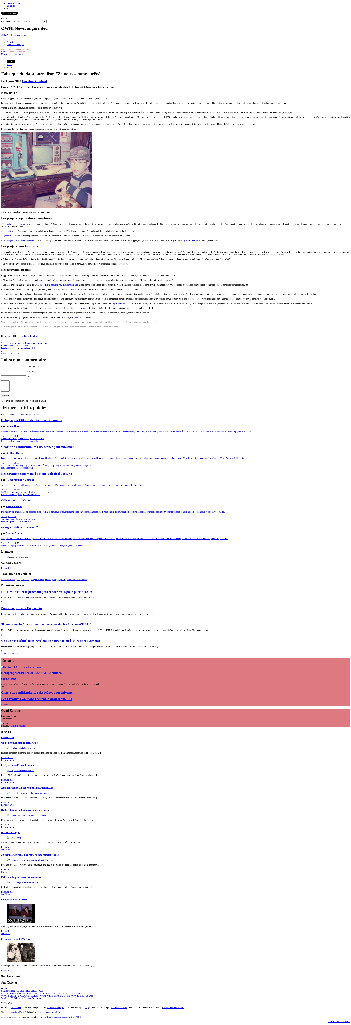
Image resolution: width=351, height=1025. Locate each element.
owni (33, 519)
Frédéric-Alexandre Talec (173, 1007)
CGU (7, 465)
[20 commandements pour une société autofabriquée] (30, 860)
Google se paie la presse (14, 899)
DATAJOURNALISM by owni (32, 996)
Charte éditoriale (24, 993)
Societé (10, 40)
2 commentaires (7, 351)
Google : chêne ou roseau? (19, 527)
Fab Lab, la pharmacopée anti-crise (21, 877)
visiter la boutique (18, 726)
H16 (80, 289)
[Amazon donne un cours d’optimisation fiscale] (28, 793)
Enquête (10, 521)
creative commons (9, 438)
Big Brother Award (120, 303)
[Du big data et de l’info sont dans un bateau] (26, 815)
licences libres (42, 492)
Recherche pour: (8, 21)
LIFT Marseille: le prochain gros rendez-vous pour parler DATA (46, 592)
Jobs (71, 993)
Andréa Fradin (14, 533)
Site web (31, 377)
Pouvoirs (10, 42)
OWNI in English (8, 996)
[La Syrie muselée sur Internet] (20, 770)
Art (2, 465)
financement (9, 519)
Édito (20, 494)
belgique (5, 545)
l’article (71, 289)
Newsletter (24, 348)
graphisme (30, 465)
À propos (37, 993)
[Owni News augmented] (13, 35)
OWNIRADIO (77, 996)
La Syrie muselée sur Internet (17, 765)
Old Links (5, 849)
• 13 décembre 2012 (31, 494)
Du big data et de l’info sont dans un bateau (25, 810)
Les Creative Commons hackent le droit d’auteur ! (36, 473)
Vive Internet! (11, 414)
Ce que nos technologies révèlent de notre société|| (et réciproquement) (50, 640)
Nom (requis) (33, 366)
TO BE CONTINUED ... (339, 1021)
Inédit (20, 414)
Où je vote (7, 231)
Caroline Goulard (34, 81)
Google (41, 545)
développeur (50, 579)
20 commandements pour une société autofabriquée (30, 854)
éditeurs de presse (29, 545)
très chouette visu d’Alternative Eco (62, 285)
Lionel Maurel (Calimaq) (20, 479)
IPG (47, 545)
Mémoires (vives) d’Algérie (16, 938)
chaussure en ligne (53, 1012)
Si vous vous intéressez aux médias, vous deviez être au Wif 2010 (46, 624)
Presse (4, 521)
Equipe (64, 993)
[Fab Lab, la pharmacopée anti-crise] (23, 882)
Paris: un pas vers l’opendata (21, 608)
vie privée (87, 465)
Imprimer (11, 67)
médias (27, 519)
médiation (78, 545)
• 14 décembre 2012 (32, 414)
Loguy (87, 1007)
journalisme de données (77, 579)
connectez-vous (13, 3)
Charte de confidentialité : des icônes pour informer (37, 447)
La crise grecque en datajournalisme (18, 240)
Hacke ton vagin (10, 832)
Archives (46, 993)
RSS (9, 8)
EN (7, 19)
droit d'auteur (23, 438)
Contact (77, 993)
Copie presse (15, 545)
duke (40, 1012)
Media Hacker (14, 506)
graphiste (61, 579)
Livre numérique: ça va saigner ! (15, 345)
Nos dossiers (6, 54)
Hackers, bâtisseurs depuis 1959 (15, 49)
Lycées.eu (7, 236)
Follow (4, 988)
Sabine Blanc (13, 426)
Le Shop (89, 996)
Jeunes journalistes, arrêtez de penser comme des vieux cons (27, 343)
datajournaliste (37, 579)
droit (3, 468)
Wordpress (5, 998)
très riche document (79, 308)
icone (38, 465)
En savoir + (6, 568)
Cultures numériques (15, 44)
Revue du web (7, 737)
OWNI (14, 998)
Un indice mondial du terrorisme (19, 742)
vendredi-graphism (74, 465)
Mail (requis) (32, 371)
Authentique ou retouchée (14, 224)
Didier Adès (16, 1007)
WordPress (19, 1012)
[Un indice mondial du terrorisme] (22, 748)
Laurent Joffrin (56, 545)
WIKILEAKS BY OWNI (58, 996)
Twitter (15, 348)
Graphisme (6, 441)
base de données (8, 579)
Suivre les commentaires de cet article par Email (25, 401)
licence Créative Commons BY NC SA (64, 1017)
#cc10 (3, 492)
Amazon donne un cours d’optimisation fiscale (27, 787)
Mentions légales (8, 993)
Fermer (17, 353)
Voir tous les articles (9, 653)
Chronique (15, 441)
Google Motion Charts (190, 240)
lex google (68, 545)
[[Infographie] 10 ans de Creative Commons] (21, 667)
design (22, 465)
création (14, 465)
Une (3, 414)
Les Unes (56, 993)
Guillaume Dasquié (55, 1007)
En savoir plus (7, 757)
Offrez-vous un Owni (16, 500)
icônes (44, 465)
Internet (19, 519)
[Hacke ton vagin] (15, 837)
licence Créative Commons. (29, 998)
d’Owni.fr (76, 317)
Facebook (5, 348)
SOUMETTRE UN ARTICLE (30, 991)
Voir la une (6, 705)
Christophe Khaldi (119, 1007)
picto (50, 465)
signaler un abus (8, 991)
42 (2, 519)
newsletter (11, 6)
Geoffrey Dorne (14, 452)
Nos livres (18, 54)
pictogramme (59, 465)
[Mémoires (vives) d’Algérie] (21, 961)
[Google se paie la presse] (21, 922)
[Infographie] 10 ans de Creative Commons (31, 420)
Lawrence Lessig (37, 438)
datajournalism (23, 579)
